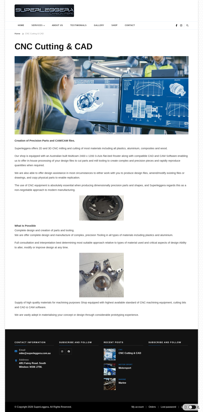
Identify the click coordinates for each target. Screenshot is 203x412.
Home (21, 25)
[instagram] (62, 351)
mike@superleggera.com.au (35, 353)
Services (37, 25)
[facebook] (69, 351)
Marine (122, 379)
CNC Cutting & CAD (130, 353)
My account (138, 407)
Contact (130, 25)
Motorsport (125, 368)
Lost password (168, 407)
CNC (121, 350)
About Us (57, 25)
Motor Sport (126, 364)
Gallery (99, 25)
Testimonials (78, 25)
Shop (114, 25)
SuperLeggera (41, 407)
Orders (152, 407)
